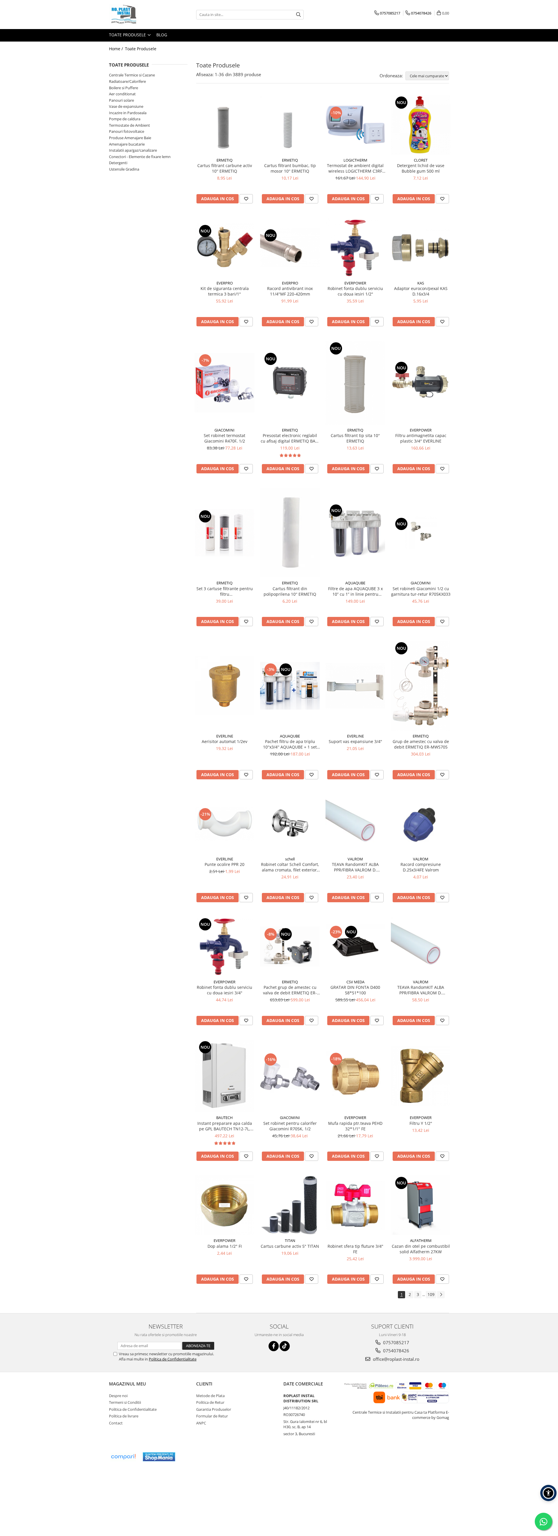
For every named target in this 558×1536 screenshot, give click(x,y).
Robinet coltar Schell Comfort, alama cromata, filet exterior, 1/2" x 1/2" (290, 867)
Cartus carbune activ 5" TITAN (290, 1246)
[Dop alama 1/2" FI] (224, 1205)
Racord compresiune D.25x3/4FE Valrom (420, 867)
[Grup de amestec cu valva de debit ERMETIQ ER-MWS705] (420, 686)
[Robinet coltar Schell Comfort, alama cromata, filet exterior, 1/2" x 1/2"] (290, 823)
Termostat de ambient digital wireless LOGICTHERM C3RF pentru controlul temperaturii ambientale (355, 168)
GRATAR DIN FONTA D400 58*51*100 (355, 990)
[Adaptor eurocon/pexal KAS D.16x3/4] (420, 248)
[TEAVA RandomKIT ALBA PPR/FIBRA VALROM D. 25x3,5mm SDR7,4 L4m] (355, 823)
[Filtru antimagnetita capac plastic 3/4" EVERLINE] (420, 382)
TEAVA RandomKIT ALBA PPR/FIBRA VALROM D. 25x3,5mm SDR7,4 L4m (355, 867)
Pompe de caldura (124, 118)
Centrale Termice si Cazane (132, 75)
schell (290, 859)
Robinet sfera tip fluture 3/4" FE (355, 1248)
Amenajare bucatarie (127, 144)
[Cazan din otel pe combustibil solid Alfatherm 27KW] (420, 1205)
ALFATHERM (421, 1240)
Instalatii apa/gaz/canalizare (133, 150)
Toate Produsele (128, 34)
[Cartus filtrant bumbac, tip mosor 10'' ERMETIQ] (290, 124)
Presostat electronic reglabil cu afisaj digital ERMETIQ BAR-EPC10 (290, 438)
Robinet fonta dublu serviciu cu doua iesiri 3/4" (224, 990)
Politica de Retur (210, 1402)
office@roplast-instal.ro (395, 1359)
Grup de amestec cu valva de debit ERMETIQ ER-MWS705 (421, 744)
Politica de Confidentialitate (172, 1359)
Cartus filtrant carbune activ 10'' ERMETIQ (224, 168)
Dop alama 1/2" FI (225, 1246)
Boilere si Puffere (123, 87)
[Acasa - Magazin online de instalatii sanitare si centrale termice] (138, 14)
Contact (116, 1423)
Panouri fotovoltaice (126, 131)
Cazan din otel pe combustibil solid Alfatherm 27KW (421, 1248)
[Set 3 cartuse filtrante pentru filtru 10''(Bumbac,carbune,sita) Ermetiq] (224, 532)
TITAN (290, 1240)
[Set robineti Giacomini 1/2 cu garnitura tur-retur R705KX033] (420, 532)
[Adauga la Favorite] (246, 198)
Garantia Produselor (213, 1409)
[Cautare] (298, 14)
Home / (116, 48)
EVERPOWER (355, 283)
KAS (420, 283)
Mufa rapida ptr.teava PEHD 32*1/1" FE (355, 1126)
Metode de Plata (210, 1395)
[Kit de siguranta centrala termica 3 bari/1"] (224, 247)
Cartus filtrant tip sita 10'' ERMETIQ (355, 438)
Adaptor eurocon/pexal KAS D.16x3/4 (421, 291)
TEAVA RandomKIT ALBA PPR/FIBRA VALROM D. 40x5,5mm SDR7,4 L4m (420, 990)
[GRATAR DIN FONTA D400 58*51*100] (355, 946)
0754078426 (395, 1351)
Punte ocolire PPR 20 (224, 864)
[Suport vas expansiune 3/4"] (355, 685)
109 (431, 1294)
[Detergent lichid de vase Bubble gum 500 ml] (420, 125)
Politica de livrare (123, 1416)
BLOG (161, 34)
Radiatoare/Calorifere (127, 81)
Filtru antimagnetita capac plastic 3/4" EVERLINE (420, 438)
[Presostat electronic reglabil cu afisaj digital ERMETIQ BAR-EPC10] (290, 382)
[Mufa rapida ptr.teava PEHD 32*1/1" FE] (355, 1075)
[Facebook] (274, 1346)
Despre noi (118, 1395)
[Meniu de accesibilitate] (548, 1493)
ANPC (201, 1423)
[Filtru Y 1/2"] (420, 1076)
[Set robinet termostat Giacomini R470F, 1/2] (224, 382)
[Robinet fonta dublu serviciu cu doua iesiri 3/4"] (224, 946)
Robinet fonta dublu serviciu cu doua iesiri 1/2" (355, 291)
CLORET (421, 160)
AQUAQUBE (355, 583)
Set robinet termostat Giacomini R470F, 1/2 (224, 438)
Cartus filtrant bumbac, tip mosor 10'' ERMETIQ (290, 168)
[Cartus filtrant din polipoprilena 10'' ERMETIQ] (290, 533)
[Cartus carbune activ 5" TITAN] (290, 1205)
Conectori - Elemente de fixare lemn (140, 156)
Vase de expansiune (126, 106)
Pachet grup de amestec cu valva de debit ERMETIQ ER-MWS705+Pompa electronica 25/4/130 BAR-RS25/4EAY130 (290, 990)
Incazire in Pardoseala (127, 112)
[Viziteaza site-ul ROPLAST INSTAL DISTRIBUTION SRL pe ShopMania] (159, 1456)
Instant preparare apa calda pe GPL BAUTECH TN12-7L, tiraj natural (224, 1126)
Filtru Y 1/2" (420, 1123)
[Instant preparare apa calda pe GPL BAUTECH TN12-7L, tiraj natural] (224, 1076)
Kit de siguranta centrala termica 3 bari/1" (225, 291)
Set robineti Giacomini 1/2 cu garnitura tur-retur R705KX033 (420, 591)
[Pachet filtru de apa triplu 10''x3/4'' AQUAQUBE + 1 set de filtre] (290, 686)
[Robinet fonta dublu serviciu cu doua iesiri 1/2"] (355, 248)
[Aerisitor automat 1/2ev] (224, 685)
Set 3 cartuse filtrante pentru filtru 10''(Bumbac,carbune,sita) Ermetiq (224, 591)
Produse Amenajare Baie (130, 137)
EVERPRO (225, 283)
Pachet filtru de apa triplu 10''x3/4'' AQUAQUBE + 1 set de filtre (290, 744)
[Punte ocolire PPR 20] (224, 824)
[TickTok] (285, 1346)
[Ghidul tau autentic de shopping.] (123, 1456)
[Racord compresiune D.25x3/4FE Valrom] (420, 823)
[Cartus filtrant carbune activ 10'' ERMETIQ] (224, 124)
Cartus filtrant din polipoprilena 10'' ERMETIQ (290, 591)
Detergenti (118, 162)
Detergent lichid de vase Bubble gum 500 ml (420, 168)
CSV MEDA (355, 981)
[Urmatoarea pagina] (441, 1294)
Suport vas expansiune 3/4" (355, 741)
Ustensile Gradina (124, 169)
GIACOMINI (224, 430)
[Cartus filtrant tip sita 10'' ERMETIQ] (355, 383)
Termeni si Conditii (125, 1402)
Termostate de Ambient (129, 125)
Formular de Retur (212, 1416)
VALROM (355, 859)
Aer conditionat (122, 93)
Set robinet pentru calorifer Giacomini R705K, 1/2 (290, 1126)
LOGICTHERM (355, 160)
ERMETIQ (225, 160)
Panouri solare (121, 100)
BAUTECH (224, 1117)
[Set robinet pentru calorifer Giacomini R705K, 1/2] (290, 1076)
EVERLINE (224, 736)
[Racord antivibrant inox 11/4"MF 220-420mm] (290, 247)
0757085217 (395, 1342)
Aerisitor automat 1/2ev (224, 741)
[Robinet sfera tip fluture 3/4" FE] (355, 1205)
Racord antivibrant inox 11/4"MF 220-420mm (290, 291)
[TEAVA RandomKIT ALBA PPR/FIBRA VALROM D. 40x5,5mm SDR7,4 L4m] (420, 946)
